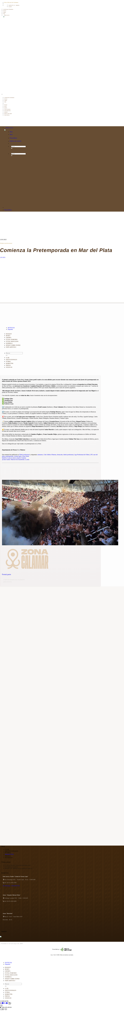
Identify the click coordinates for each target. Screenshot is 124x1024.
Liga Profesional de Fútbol (81, 454)
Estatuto (4, 10)
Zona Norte (25, 456)
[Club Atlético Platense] (13, 123)
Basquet (5, 104)
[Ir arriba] (1, 958)
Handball (6, 112)
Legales (4, 12)
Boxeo (5, 106)
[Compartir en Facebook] (5, 453)
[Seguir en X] (8, 94)
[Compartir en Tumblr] (12, 453)
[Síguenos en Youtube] (9, 94)
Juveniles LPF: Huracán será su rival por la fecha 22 (18, 868)
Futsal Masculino (7, 110)
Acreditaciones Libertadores (8, 9)
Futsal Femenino (7, 109)
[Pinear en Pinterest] (10, 453)
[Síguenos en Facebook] (2, 934)
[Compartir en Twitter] (6, 453)
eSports (5, 107)
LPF (91, 454)
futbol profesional (68, 454)
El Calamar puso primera (11, 867)
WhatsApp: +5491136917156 (12, 885)
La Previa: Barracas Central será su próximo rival (17, 865)
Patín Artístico (11, 347)
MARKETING (9, 363)
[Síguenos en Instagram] (5, 94)
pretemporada (9, 456)
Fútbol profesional (6, 243)
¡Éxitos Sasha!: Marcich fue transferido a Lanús (15, 459)
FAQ (4, 13)
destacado (60, 454)
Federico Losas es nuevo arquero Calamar (14, 458)
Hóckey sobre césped (8, 113)
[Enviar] (6, 355)
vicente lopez (18, 456)
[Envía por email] (8, 453)
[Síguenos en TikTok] (6, 94)
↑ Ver (2, 1009)
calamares (40, 454)
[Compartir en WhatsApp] (3, 453)
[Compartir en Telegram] (14, 453)
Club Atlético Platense (50, 454)
